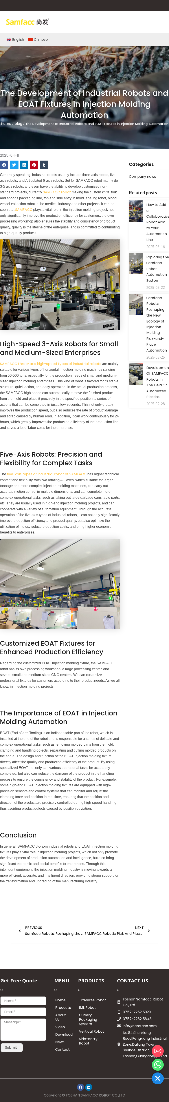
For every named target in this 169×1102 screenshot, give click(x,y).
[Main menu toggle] (160, 22)
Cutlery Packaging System (88, 1019)
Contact (62, 1049)
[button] (4, 165)
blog (18, 123)
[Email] (158, 1051)
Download (63, 1034)
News (59, 1042)
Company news (142, 176)
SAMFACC (23, 209)
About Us (60, 1017)
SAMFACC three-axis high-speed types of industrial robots (50, 363)
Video (60, 1027)
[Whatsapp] (158, 1065)
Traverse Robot (92, 1000)
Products (63, 1007)
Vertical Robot (91, 1031)
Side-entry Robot (88, 1041)
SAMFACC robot (57, 192)
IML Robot (87, 1007)
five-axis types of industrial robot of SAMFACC (46, 474)
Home (6, 123)
